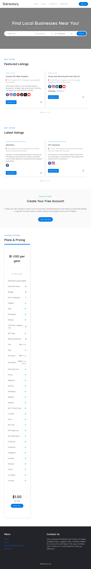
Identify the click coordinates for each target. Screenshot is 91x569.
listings (7, 73)
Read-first (64, 4)
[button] (41, 112)
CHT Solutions (54, 145)
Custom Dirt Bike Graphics (17, 76)
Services (12, 73)
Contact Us (53, 4)
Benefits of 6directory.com (14, 546)
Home (36, 4)
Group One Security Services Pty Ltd (64, 76)
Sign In (83, 4)
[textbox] (43, 33)
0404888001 (60, 91)
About (43, 4)
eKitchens (10, 145)
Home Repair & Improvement (18, 141)
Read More (11, 102)
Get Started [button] (45, 219)
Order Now (17, 506)
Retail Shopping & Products (59, 141)
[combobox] (43, 33)
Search (81, 34)
